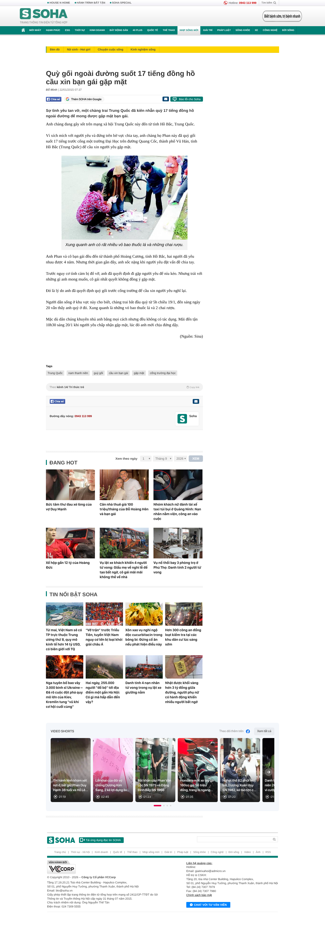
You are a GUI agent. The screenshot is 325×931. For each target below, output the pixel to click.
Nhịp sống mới (189, 30)
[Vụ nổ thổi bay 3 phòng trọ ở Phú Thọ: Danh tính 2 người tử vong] (177, 543)
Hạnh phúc (53, 30)
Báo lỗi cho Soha (190, 99)
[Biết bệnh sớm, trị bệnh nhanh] (282, 16)
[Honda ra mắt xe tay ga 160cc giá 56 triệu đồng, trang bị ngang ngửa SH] (198, 770)
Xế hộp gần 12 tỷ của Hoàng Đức (68, 565)
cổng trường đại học (163, 373)
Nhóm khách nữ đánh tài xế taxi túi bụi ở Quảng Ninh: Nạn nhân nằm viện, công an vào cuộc (177, 511)
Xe (256, 30)
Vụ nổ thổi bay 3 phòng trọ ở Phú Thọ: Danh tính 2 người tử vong (177, 567)
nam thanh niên (78, 373)
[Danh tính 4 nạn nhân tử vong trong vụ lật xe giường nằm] (144, 667)
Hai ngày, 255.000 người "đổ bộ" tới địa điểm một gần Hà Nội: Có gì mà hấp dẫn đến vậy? (103, 692)
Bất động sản (119, 30)
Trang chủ (60, 852)
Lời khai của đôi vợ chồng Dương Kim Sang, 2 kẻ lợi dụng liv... (112, 785)
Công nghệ (270, 30)
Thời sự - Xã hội (80, 852)
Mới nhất (35, 30)
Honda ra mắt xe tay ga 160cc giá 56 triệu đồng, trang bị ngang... (197, 785)
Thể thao (169, 30)
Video (247, 852)
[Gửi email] (165, 99)
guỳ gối (98, 373)
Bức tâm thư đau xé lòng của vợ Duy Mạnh (69, 506)
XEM (195, 458)
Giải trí (207, 30)
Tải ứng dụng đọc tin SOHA (103, 840)
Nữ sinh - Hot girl (78, 49)
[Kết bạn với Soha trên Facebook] (182, 419)
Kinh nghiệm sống (143, 49)
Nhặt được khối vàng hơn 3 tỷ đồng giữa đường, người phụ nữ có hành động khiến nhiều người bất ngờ (182, 692)
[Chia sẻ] (53, 99)
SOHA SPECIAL (122, 2)
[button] (157, 805)
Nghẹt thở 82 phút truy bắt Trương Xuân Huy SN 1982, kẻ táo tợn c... (239, 785)
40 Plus (138, 30)
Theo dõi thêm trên (231, 731)
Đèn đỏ (55, 49)
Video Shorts (62, 731)
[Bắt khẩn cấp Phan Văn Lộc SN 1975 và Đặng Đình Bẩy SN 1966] (155, 770)
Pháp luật (224, 30)
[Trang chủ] (44, 16)
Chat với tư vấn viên (210, 904)
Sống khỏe (243, 30)
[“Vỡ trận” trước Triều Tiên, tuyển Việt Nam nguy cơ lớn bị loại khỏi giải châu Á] (104, 614)
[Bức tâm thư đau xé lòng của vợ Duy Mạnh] (70, 484)
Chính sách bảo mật (199, 895)
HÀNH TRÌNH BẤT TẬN (91, 2)
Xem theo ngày (126, 458)
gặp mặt (139, 373)
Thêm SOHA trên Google (86, 99)
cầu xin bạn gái (118, 373)
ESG (67, 30)
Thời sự (80, 30)
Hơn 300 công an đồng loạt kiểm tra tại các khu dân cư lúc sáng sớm (183, 637)
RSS (268, 852)
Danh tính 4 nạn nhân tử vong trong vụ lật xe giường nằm (143, 688)
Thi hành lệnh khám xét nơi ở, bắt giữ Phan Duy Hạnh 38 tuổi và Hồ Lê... (70, 785)
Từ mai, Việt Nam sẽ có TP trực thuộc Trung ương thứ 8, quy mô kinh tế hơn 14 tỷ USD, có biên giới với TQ (64, 639)
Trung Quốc (55, 373)
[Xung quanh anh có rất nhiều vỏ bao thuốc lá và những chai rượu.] (124, 198)
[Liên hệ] (195, 401)
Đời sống (288, 30)
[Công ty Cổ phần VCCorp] (104, 867)
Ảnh (258, 852)
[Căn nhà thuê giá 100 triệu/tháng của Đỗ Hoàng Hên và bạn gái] (124, 484)
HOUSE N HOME (59, 2)
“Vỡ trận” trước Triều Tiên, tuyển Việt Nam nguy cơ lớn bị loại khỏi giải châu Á (104, 637)
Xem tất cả (264, 731)
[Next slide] (268, 772)
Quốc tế (152, 30)
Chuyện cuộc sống (110, 49)
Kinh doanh (97, 30)
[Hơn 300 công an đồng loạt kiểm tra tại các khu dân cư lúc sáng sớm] (183, 614)
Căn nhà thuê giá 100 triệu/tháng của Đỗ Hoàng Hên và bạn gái (124, 509)
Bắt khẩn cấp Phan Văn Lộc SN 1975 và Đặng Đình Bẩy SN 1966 (154, 785)
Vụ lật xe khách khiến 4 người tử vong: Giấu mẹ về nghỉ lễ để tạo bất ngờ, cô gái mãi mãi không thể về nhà (124, 570)
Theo (124, 387)
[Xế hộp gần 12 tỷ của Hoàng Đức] (70, 543)
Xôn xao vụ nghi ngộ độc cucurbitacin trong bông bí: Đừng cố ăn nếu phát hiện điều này (143, 637)
